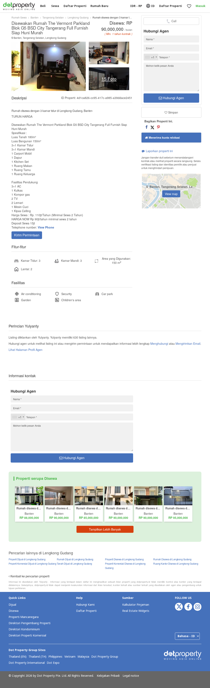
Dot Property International (27, 663)
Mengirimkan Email (188, 343)
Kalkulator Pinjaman (135, 605)
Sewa (55, 6)
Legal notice (131, 676)
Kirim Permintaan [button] (26, 235)
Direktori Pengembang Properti (29, 623)
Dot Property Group (104, 657)
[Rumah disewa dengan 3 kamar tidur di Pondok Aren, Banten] (29, 495)
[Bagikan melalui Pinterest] (158, 127)
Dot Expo (53, 663)
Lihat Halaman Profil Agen (25, 350)
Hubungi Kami (85, 605)
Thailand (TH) (37, 657)
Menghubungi (159, 343)
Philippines (55, 657)
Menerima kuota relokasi (164, 137)
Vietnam (69, 657)
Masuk (200, 6)
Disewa (13, 611)
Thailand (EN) (17, 657)
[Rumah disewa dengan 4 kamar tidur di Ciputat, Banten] (178, 495)
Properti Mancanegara (24, 617)
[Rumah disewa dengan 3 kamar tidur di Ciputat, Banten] (118, 495)
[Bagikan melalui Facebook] (146, 127)
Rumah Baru (99, 6)
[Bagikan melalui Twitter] (152, 127)
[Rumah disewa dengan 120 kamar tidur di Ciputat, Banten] (148, 495)
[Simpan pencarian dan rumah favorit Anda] (189, 6)
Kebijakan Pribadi (108, 676)
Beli (43, 6)
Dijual (12, 605)
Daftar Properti (86, 611)
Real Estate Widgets (135, 611)
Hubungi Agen (173, 97)
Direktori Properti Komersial (27, 635)
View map (171, 194)
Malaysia (83, 657)
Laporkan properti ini (159, 151)
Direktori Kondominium (24, 629)
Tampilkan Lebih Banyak (105, 529)
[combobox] (151, 57)
